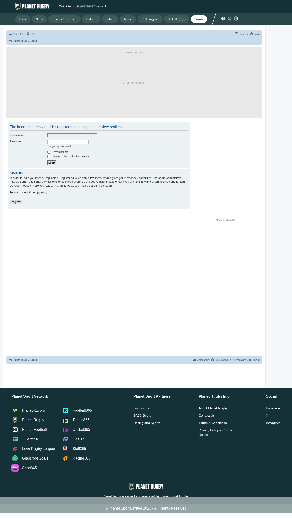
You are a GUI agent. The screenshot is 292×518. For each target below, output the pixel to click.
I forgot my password (59, 146)
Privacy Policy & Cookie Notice (215, 432)
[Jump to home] (32, 6)
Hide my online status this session (70, 156)
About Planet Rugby (213, 408)
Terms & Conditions (213, 423)
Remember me (59, 152)
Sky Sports (141, 408)
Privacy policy (38, 192)
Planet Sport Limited (175, 496)
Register (16, 202)
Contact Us (207, 415)
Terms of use (18, 192)
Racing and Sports (146, 423)
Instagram (273, 423)
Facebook (273, 408)
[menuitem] (30, 34)
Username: (16, 135)
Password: (16, 141)
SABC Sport (142, 415)
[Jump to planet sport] (84, 6)
